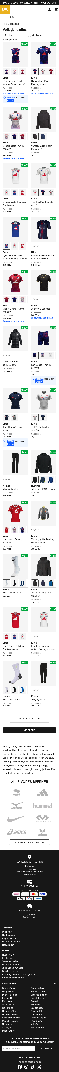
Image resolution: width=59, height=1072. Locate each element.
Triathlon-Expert (38, 1017)
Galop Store (8, 1004)
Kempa (6, 485)
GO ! (54, 2)
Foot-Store (7, 1001)
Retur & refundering (11, 964)
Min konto (7, 931)
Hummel (35, 485)
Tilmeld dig (46, 1048)
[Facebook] (19, 1067)
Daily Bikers (8, 991)
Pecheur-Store (38, 988)
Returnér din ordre (29, 917)
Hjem (5, 23)
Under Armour (10, 361)
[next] (57, 812)
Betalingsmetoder (10, 971)
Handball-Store (9, 1011)
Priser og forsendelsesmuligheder (18, 974)
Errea (5, 77)
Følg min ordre (9, 938)
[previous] (2, 812)
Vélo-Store (36, 1024)
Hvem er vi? (8, 954)
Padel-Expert (8, 1030)
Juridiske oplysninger (12, 967)
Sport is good (37, 1007)
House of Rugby (10, 1014)
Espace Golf (8, 997)
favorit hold (30, 773)
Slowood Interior (39, 994)
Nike (33, 252)
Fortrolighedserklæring (13, 977)
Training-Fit (36, 1011)
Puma (34, 589)
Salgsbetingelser (10, 961)
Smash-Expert (37, 997)
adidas (34, 142)
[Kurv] (56, 9)
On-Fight (6, 1027)
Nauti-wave (7, 1024)
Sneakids (35, 1004)
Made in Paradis (10, 1020)
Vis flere (29, 730)
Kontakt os (29, 866)
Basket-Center (9, 988)
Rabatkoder (8, 944)
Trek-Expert (36, 1014)
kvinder (34, 769)
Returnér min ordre (11, 941)
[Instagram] (26, 1067)
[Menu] (3, 17)
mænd (27, 769)
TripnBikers (36, 1020)
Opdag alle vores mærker (29, 842)
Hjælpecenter (8, 935)
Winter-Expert (37, 1027)
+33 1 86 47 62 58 (29, 874)
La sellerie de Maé (11, 1017)
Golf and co (7, 1007)
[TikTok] (33, 1067)
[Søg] (10, 17)
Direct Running (9, 994)
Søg (14, 17)
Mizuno (6, 589)
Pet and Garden (38, 991)
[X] (39, 1067)
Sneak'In (35, 1001)
